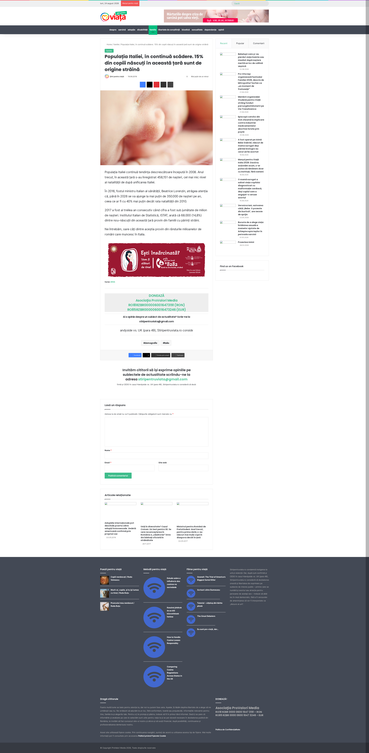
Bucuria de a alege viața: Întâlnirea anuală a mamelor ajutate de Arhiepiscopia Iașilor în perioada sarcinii (251, 228)
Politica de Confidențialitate (227, 729)
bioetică (186, 29)
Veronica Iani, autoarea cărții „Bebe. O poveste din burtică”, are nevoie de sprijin (250, 210)
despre (112, 29)
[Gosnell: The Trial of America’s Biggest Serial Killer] (191, 584)
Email (108, 462)
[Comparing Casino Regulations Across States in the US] (154, 687)
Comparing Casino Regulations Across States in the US (174, 673)
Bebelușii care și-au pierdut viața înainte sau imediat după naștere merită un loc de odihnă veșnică (251, 60)
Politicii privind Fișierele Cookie (152, 736)
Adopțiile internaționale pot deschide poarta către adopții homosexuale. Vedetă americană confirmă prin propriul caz (120, 528)
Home (109, 44)
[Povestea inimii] (228, 246)
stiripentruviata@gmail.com (163, 379)
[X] (150, 84)
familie (153, 29)
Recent (223, 43)
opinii (221, 29)
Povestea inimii (246, 242)
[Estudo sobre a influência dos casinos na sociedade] (154, 598)
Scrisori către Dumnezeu (208, 590)
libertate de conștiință (169, 29)
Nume (108, 450)
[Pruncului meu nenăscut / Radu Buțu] (104, 610)
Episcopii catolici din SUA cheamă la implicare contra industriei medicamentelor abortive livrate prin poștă (251, 124)
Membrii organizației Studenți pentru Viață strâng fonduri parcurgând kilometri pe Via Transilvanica (251, 102)
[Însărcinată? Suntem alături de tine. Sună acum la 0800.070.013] (156, 260)
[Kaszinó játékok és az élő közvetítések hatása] (154, 627)
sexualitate (197, 29)
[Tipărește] (170, 84)
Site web (163, 462)
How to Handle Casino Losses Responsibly (173, 640)
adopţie (131, 29)
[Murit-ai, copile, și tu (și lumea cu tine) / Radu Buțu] (104, 597)
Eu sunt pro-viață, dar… (207, 629)
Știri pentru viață (117, 76)
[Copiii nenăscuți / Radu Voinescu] (104, 584)
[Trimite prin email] (163, 84)
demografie (151, 342)
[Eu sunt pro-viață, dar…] (191, 636)
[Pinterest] (156, 84)
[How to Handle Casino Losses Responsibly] (154, 657)
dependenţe (210, 29)
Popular (240, 43)
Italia (166, 342)
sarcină (122, 29)
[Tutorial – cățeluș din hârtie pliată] (191, 610)
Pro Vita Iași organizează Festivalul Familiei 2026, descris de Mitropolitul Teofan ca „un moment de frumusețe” (251, 82)
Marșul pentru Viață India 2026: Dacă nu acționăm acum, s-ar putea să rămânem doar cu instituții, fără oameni (251, 165)
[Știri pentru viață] (113, 15)
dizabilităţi (142, 29)
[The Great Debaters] (191, 623)
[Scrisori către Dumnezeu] (191, 597)
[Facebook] (143, 84)
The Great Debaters (206, 616)
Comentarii (258, 43)
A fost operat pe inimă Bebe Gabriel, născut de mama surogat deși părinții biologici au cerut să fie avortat (250, 145)
